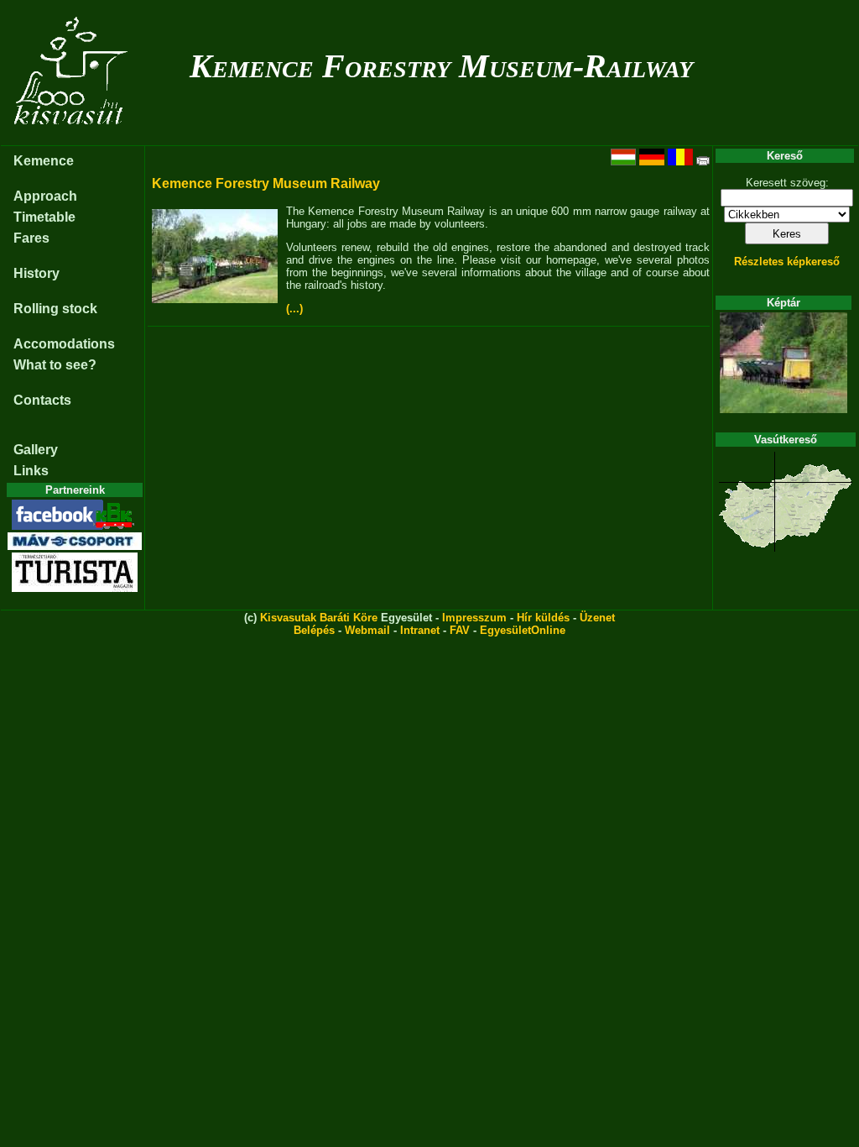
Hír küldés (543, 617)
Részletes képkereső (787, 261)
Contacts (42, 400)
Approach (45, 196)
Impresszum (474, 617)
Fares (31, 238)
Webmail (367, 630)
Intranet (420, 630)
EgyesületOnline (522, 630)
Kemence (43, 161)
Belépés (314, 630)
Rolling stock (55, 308)
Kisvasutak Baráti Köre (318, 617)
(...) (294, 308)
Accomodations (64, 344)
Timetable (44, 217)
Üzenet (597, 617)
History (36, 273)
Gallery (35, 450)
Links (31, 471)
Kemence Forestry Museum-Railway (441, 66)
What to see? (54, 365)
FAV (460, 630)
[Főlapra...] (72, 136)
